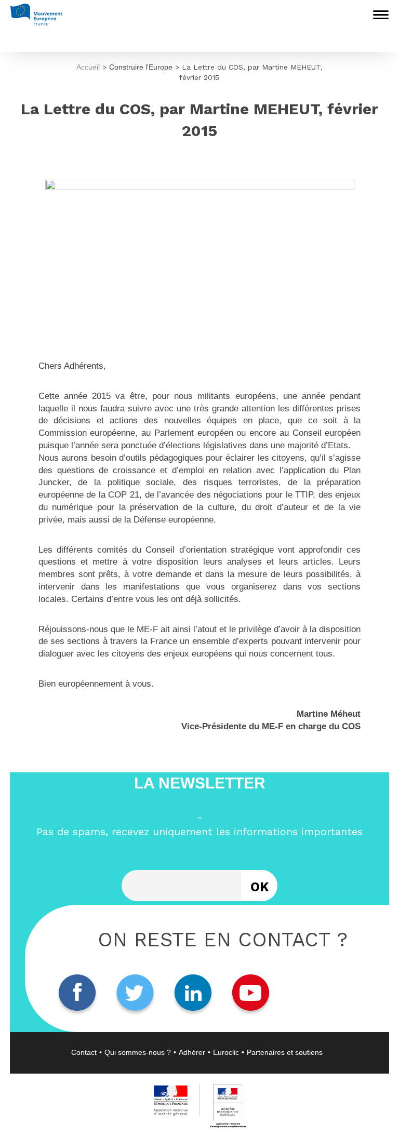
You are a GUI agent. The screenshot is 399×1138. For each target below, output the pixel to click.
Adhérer (192, 1052)
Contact (84, 1052)
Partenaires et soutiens (285, 1052)
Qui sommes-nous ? (137, 1052)
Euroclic (226, 1052)
